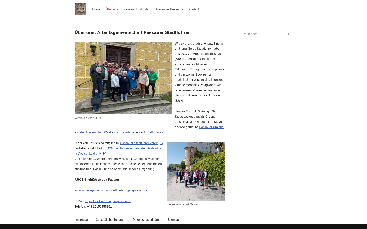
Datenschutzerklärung (147, 219)
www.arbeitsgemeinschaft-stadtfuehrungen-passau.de (111, 190)
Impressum (82, 219)
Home (96, 9)
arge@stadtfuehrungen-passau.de (108, 201)
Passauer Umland (211, 127)
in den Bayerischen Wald (94, 132)
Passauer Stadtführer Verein (139, 143)
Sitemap (173, 219)
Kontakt (193, 9)
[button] (150, 9)
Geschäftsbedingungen (111, 219)
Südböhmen (154, 132)
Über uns (112, 9)
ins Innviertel (122, 132)
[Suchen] (288, 34)
